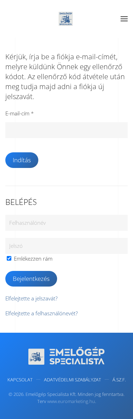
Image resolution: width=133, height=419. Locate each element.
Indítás (22, 160)
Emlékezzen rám (32, 258)
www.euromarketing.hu (71, 401)
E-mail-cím (19, 113)
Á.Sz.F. (119, 379)
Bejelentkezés (31, 278)
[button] (124, 19)
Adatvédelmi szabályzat (72, 379)
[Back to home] (67, 19)
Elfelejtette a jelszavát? (31, 298)
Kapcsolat (20, 379)
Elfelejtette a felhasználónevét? (41, 313)
